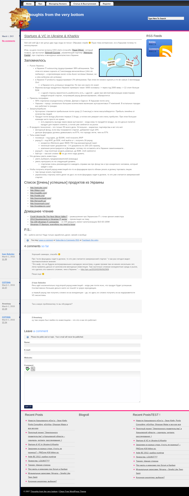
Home (29, 4)
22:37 (4, 288)
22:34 (4, 322)
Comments (154, 49)
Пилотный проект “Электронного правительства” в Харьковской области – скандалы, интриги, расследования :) (46, 436)
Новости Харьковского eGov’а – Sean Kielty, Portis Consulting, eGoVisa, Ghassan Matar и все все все (48, 424)
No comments (8, 41)
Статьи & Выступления (84, 4)
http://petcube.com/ (38, 188)
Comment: (29, 365)
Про (40, 4)
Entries (152, 42)
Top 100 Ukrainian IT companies (44, 222)
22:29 (4, 309)
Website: (28, 358)
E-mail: (27, 350)
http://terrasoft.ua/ (38, 201)
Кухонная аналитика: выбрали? (42, 481)
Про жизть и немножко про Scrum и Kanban (48, 469)
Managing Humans (58, 4)
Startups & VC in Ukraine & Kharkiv (51, 36)
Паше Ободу (78, 50)
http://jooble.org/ (37, 195)
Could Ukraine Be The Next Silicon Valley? (48, 216)
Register (107, 4)
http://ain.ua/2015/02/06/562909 (95, 269)
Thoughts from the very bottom (55, 14)
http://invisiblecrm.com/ (40, 206)
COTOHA (6, 282)
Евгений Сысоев (52, 52)
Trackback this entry (90, 240)
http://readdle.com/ (38, 193)
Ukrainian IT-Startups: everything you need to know (52, 224)
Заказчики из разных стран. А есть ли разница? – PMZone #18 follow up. (45, 450)
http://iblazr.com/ (37, 190)
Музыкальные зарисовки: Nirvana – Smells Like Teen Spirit (49, 475)
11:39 (4, 259)
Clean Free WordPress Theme (72, 491)
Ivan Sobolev (8, 254)
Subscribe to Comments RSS (67, 240)
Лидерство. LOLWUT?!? (39, 461)
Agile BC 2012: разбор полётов (42, 456)
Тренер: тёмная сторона (39, 465)
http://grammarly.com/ (39, 203)
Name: (27, 342)
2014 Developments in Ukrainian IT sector (48, 219)
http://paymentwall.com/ (40, 198)
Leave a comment (46, 240)
